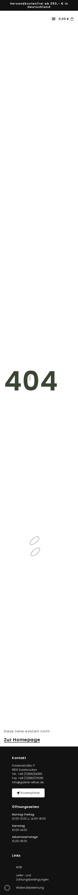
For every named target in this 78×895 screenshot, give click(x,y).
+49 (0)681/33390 (29, 774)
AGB (19, 867)
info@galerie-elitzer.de (28, 782)
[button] (54, 19)
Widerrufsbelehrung (30, 888)
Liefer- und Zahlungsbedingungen (32, 877)
